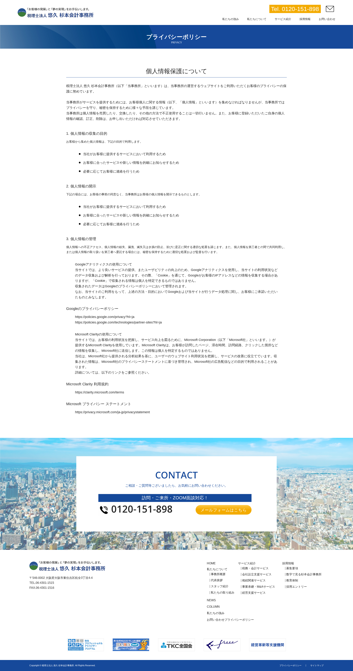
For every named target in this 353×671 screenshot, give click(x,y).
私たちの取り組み (222, 592)
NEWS (211, 600)
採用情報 (288, 563)
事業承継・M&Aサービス (258, 586)
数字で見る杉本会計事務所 (304, 574)
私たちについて (217, 569)
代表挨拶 (217, 580)
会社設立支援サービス (257, 574)
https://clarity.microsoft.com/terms (99, 392)
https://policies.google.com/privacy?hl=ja (104, 317)
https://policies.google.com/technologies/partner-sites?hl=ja (118, 322)
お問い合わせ (215, 619)
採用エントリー (296, 586)
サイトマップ (317, 665)
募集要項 (292, 568)
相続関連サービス (254, 580)
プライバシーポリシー (239, 619)
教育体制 (292, 580)
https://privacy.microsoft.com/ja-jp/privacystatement (112, 412)
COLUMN (213, 606)
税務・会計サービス (255, 568)
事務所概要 (218, 574)
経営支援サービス (254, 592)
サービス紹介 (247, 563)
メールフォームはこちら (224, 510)
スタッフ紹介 (220, 586)
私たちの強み (215, 613)
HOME (211, 563)
